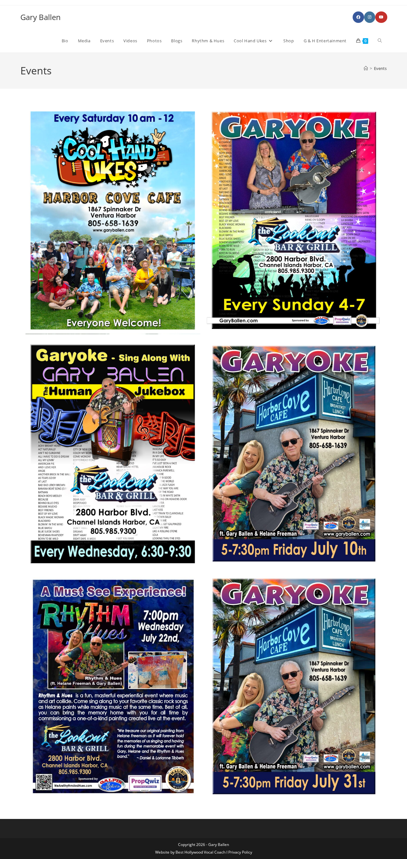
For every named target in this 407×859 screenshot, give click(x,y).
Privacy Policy (240, 852)
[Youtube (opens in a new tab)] (381, 17)
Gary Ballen (40, 17)
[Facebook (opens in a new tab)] (358, 17)
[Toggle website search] (380, 40)
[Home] (366, 68)
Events (380, 68)
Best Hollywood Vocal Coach (200, 852)
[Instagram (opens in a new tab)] (369, 17)
